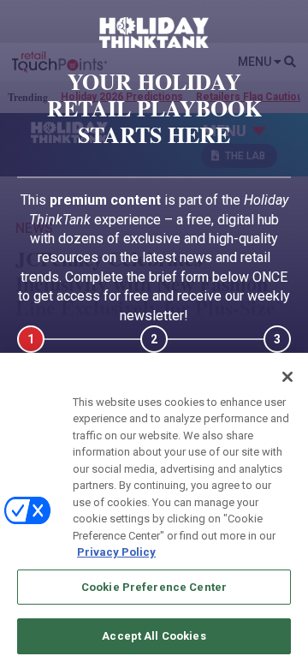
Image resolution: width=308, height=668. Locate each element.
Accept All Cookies (153, 635)
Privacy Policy (116, 552)
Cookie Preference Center (154, 587)
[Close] (287, 377)
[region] (154, 510)
